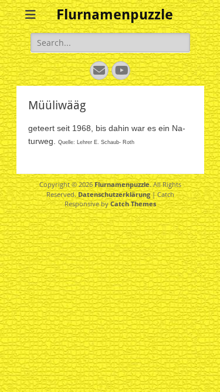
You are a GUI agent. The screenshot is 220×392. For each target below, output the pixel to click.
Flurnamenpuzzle (114, 14)
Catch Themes (133, 203)
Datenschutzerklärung (114, 194)
